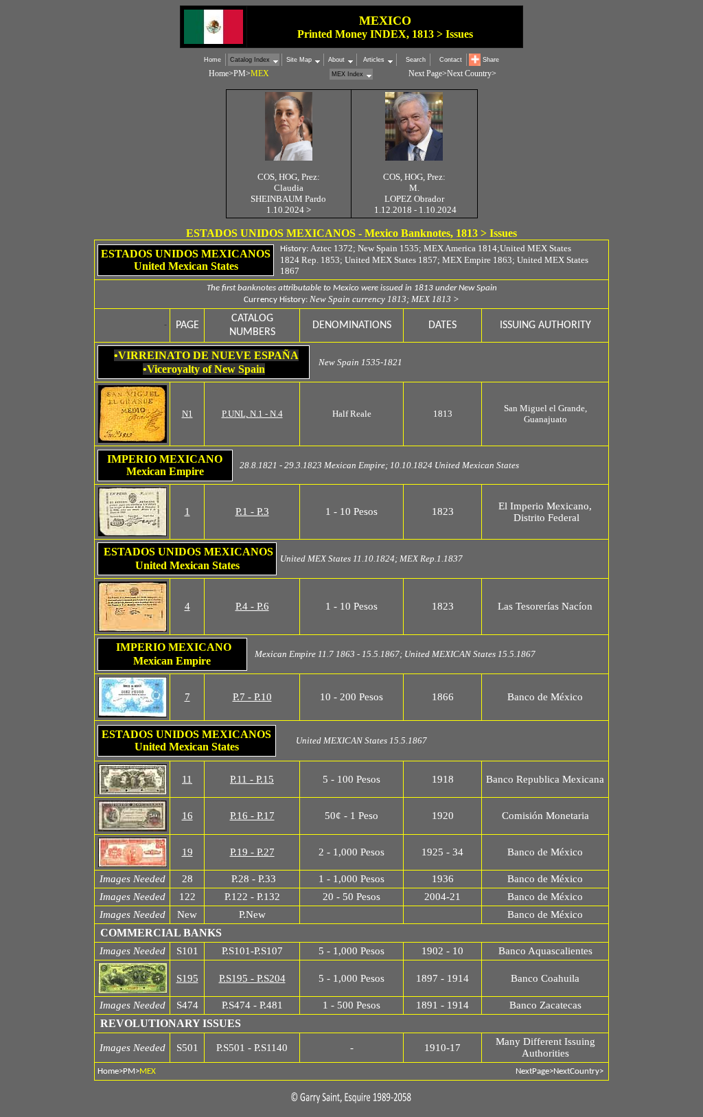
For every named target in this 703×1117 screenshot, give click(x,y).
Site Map (299, 59)
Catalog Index (250, 59)
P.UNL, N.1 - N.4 (252, 413)
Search (416, 59)
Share (491, 59)
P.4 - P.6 (252, 606)
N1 (187, 413)
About (336, 59)
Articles (372, 59)
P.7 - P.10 (252, 696)
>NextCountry (574, 1071)
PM (239, 73)
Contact (450, 59)
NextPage (532, 1071)
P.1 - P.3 (252, 511)
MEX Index (347, 74)
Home (212, 59)
